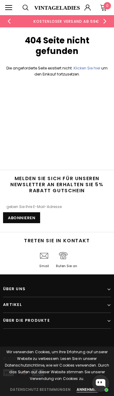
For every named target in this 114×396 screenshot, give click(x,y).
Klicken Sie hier (87, 68)
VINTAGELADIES (57, 8)
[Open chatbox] (100, 383)
